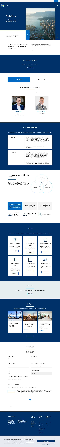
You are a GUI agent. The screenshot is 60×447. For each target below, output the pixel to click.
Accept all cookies (46, 441)
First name (11, 356)
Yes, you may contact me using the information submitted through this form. (23, 387)
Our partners (41, 79)
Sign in (47, 420)
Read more (30, 293)
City (9, 371)
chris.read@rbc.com (11, 422)
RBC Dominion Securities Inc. (6, 1)
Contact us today (30, 67)
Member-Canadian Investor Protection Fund (42, 429)
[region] (30, 401)
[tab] (15, 206)
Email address (12, 363)
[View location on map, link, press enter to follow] (30, 401)
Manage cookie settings (46, 444)
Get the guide (30, 252)
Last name (34, 356)
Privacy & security (41, 420)
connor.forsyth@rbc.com (22, 421)
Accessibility (41, 423)
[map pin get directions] (30, 400)
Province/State (35, 371)
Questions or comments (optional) (18, 376)
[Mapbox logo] (10, 406)
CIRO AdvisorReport (41, 426)
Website (32, 426)
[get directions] (30, 400)
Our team (19, 79)
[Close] (58, 438)
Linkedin (9, 424)
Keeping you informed (48, 426)
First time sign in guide (49, 423)
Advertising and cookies (41, 433)
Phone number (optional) (38, 363)
